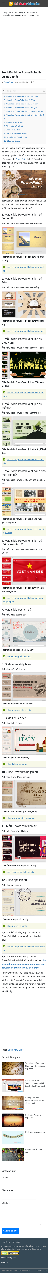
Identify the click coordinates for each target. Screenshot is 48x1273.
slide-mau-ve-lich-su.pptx (19, 710)
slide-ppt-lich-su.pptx (17, 926)
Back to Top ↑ (42, 1271)
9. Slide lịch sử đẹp (12, 130)
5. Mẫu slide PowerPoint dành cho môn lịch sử (23, 111)
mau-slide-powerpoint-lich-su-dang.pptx (26, 331)
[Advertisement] (24, 43)
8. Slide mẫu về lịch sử (13, 126)
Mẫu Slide (19, 1050)
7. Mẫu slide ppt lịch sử (13, 122)
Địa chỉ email (8, 1190)
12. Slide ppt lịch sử (12, 141)
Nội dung (6, 1203)
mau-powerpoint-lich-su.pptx (20, 872)
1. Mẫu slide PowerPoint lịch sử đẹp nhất (21, 96)
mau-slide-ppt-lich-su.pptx (19, 656)
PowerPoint (8, 82)
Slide (10, 1050)
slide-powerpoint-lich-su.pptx (20, 818)
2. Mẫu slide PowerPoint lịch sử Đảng (19, 100)
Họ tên (5, 1177)
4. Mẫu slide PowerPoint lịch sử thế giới (20, 108)
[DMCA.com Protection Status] (10, 1253)
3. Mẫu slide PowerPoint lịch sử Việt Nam (21, 104)
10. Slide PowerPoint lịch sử (15, 134)
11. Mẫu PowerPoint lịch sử (15, 137)
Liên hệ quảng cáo (8, 1258)
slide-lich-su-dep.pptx (17, 764)
